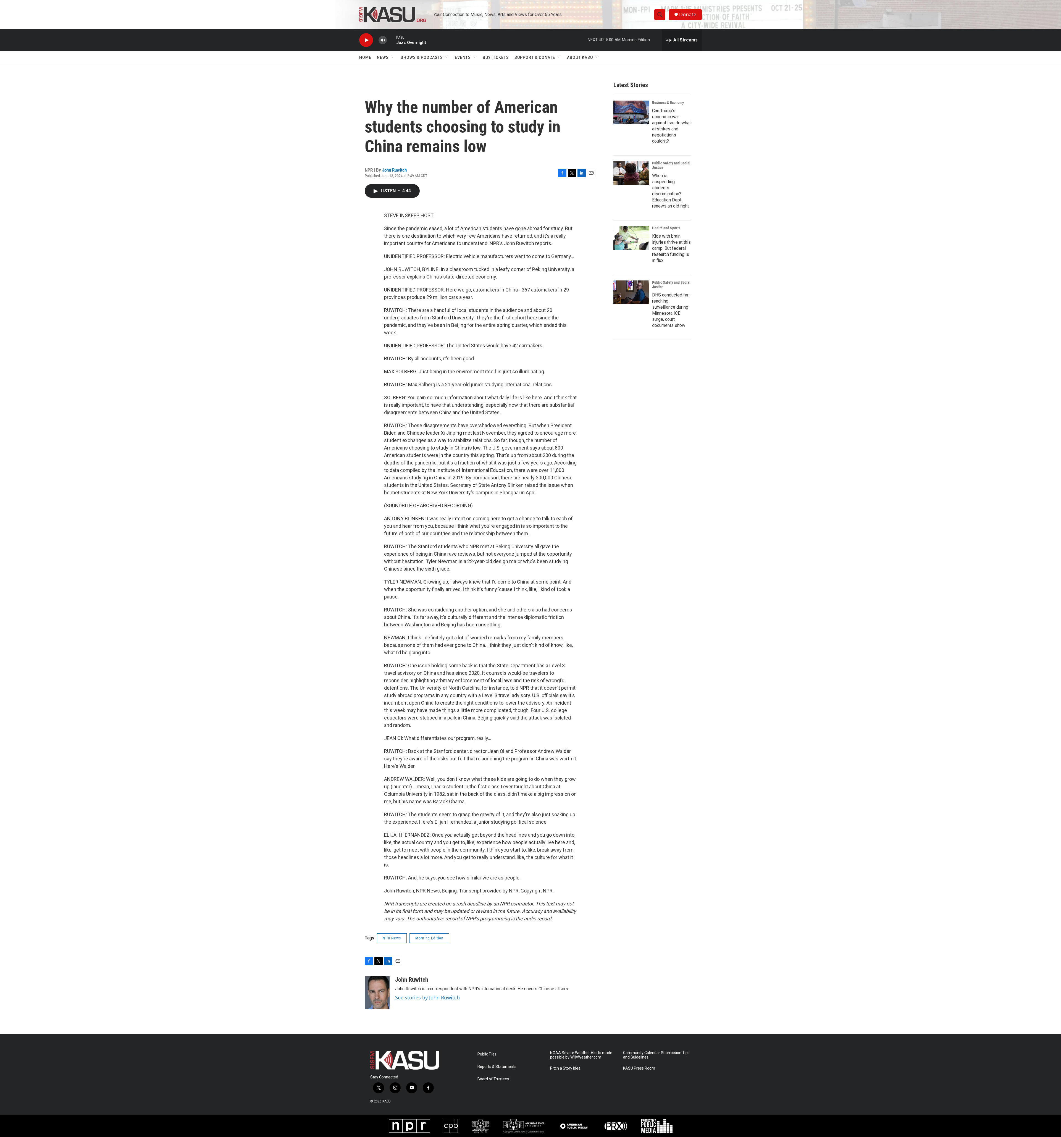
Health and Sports (666, 228)
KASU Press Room (639, 1068)
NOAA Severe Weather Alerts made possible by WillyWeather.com (581, 1055)
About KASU (580, 57)
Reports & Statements (496, 1067)
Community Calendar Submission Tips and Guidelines (656, 1055)
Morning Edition (429, 938)
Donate (687, 14)
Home (365, 57)
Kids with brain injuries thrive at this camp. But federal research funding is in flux (671, 248)
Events (463, 57)
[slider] (391, 40)
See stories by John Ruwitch (427, 997)
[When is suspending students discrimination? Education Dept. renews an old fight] (631, 173)
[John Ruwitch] (377, 992)
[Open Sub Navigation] (393, 57)
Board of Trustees (493, 1079)
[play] (366, 40)
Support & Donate (534, 57)
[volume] (382, 40)
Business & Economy (668, 102)
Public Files (487, 1054)
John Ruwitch (394, 170)
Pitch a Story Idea (565, 1068)
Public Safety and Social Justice (671, 165)
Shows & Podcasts (422, 57)
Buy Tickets (496, 57)
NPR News (392, 938)
